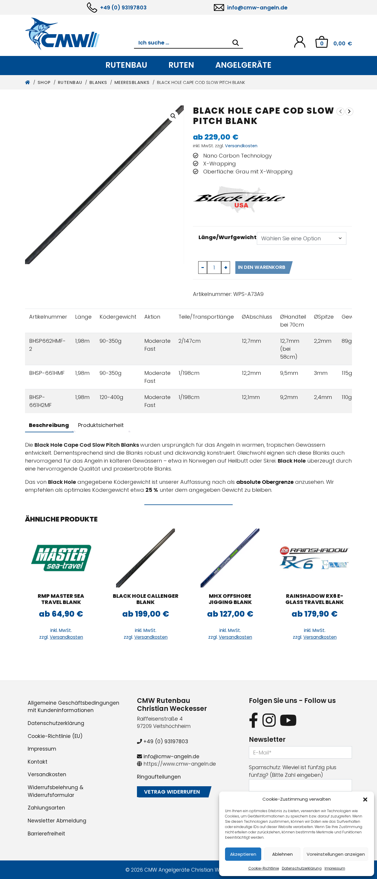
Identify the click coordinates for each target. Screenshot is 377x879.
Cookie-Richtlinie (263, 868)
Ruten (181, 64)
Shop (44, 82)
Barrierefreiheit (46, 833)
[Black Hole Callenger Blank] (146, 558)
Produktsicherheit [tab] (101, 425)
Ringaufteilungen (159, 776)
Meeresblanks (132, 82)
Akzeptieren (243, 854)
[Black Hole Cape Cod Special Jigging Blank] (349, 111)
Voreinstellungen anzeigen (336, 854)
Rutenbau (126, 64)
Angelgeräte (243, 64)
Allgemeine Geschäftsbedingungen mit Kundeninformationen (73, 706)
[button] (365, 799)
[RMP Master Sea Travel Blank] (61, 558)
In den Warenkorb (261, 267)
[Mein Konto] (299, 41)
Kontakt (37, 761)
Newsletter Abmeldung (57, 820)
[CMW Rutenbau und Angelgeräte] (79, 34)
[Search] (235, 43)
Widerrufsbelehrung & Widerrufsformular (55, 791)
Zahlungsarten (46, 807)
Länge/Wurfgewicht (228, 237)
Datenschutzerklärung (302, 868)
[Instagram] (269, 720)
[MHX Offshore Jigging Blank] (230, 558)
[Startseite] (28, 82)
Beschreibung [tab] (49, 425)
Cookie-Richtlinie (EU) (55, 736)
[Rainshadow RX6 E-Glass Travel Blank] (315, 558)
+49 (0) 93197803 (123, 7)
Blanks (99, 82)
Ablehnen (282, 854)
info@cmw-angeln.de (257, 7)
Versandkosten (241, 146)
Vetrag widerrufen (172, 791)
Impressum (335, 868)
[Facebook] (253, 720)
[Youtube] (288, 720)
